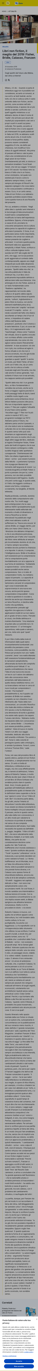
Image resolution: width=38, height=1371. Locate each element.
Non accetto (19, 1366)
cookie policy (28, 1352)
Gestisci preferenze (9, 1356)
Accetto (19, 1361)
